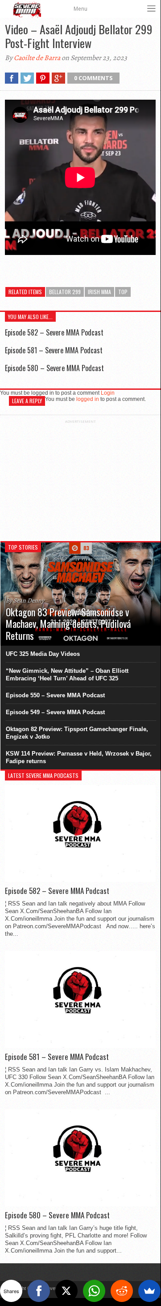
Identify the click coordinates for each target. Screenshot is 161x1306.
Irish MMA (99, 291)
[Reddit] (122, 1291)
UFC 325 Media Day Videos (43, 654)
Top (123, 291)
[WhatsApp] (94, 1291)
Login (108, 393)
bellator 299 (65, 291)
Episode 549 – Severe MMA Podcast (55, 712)
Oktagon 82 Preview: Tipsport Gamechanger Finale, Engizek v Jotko (77, 733)
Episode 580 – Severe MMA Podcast (54, 368)
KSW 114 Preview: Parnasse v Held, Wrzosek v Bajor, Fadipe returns (79, 757)
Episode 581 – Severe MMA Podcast (54, 350)
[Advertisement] (80, 479)
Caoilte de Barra (37, 58)
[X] (66, 1291)
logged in (87, 399)
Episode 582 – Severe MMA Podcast (54, 332)
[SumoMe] (149, 1291)
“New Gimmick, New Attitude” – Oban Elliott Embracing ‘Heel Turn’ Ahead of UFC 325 (67, 674)
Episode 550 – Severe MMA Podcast (55, 695)
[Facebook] (39, 1291)
